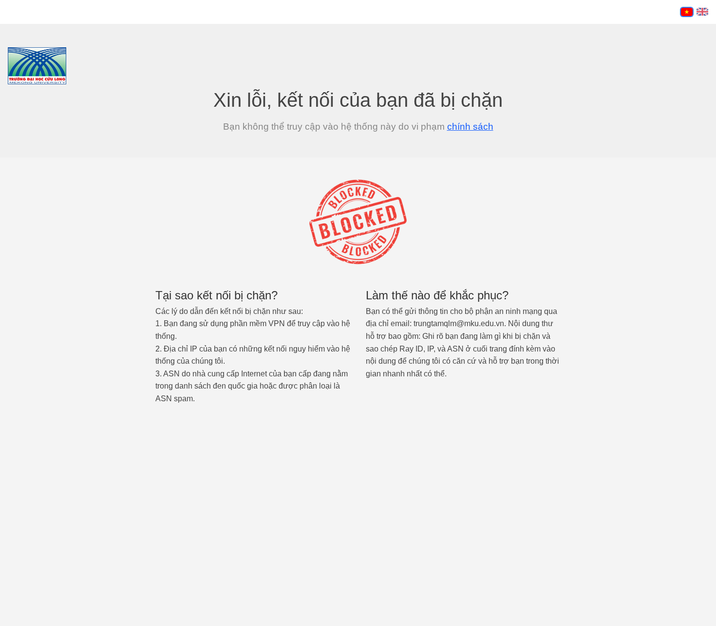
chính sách (470, 126)
